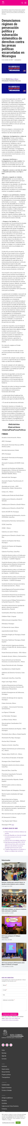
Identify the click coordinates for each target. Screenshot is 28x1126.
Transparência (6, 1077)
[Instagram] (3, 1045)
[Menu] (25, 3)
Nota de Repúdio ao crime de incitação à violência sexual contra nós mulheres (15, 837)
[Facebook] (11, 1045)
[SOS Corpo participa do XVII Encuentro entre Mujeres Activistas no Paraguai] (14, 952)
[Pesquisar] (22, 3)
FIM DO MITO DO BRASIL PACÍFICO (15, 840)
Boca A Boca (14, 79)
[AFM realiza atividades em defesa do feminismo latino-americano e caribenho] (14, 898)
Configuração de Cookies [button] (8, 1122)
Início (3, 1050)
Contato (4, 1059)
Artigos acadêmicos (7, 1098)
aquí (13, 825)
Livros (3, 1111)
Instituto (4, 1066)
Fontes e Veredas (7, 1090)
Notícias (4, 1053)
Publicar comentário (10, 1014)
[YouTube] (7, 1045)
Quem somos (5, 1069)
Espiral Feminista (6, 1087)
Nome (5, 985)
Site (4, 995)
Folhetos (4, 1109)
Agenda (4, 1056)
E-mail (5, 990)
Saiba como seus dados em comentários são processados (11, 1019)
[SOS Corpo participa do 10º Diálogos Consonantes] (14, 925)
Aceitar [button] (18, 1122)
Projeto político (6, 1074)
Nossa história (6, 1072)
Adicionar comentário (9, 1000)
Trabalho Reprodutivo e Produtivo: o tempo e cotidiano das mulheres (15, 850)
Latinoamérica (17, 60)
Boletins (4, 1100)
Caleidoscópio (6, 1085)
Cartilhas (4, 1103)
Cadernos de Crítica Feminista (10, 1106)
